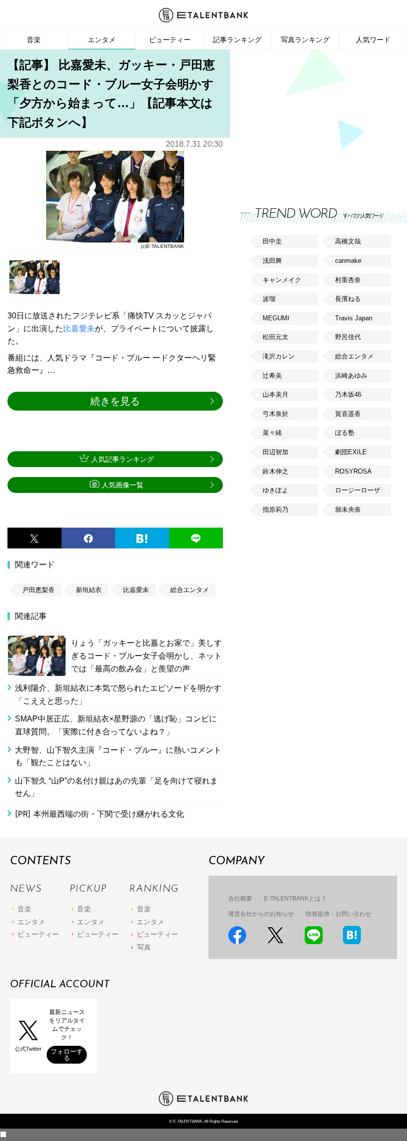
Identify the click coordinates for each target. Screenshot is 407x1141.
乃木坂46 (348, 394)
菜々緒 (272, 432)
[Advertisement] (314, 119)
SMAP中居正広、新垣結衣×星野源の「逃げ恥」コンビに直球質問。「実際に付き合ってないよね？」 (116, 725)
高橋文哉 (348, 241)
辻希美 (272, 375)
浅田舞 (272, 260)
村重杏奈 (348, 280)
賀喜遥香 (348, 414)
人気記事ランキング (122, 459)
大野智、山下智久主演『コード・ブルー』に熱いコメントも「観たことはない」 (118, 756)
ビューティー (170, 40)
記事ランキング (237, 40)
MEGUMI (276, 318)
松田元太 (275, 337)
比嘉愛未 (79, 328)
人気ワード (373, 40)
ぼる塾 (344, 432)
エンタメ (102, 40)
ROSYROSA (353, 471)
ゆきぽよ (275, 490)
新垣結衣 (89, 590)
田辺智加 (275, 452)
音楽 (34, 40)
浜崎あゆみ (351, 375)
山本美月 (275, 394)
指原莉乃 (275, 509)
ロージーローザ (357, 490)
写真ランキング (305, 40)
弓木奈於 (275, 414)
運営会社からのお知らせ (261, 913)
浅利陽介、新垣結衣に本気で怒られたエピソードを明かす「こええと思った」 (118, 694)
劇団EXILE (351, 452)
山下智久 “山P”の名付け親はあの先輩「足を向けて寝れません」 (116, 787)
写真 (144, 947)
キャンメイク (282, 280)
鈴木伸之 (275, 471)
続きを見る (115, 401)
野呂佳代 (348, 337)
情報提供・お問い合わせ (338, 913)
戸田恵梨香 (38, 590)
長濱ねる (348, 298)
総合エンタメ (189, 590)
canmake (348, 260)
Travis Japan (353, 318)
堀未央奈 (348, 509)
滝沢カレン (279, 356)
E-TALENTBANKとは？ (295, 898)
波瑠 (269, 298)
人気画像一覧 (122, 485)
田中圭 (272, 241)
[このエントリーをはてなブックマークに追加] (142, 538)
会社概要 (240, 898)
